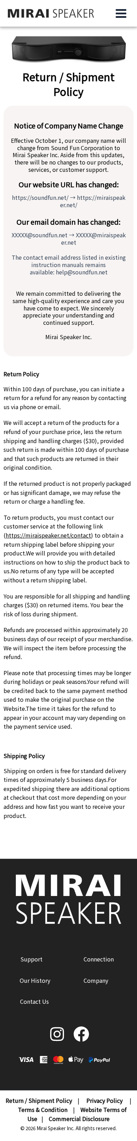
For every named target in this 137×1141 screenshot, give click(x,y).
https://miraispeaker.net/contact (48, 535)
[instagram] (56, 1032)
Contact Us (34, 1001)
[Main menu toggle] (119, 13)
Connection (99, 959)
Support (31, 959)
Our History (35, 980)
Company (96, 980)
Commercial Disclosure (79, 1118)
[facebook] (80, 1032)
